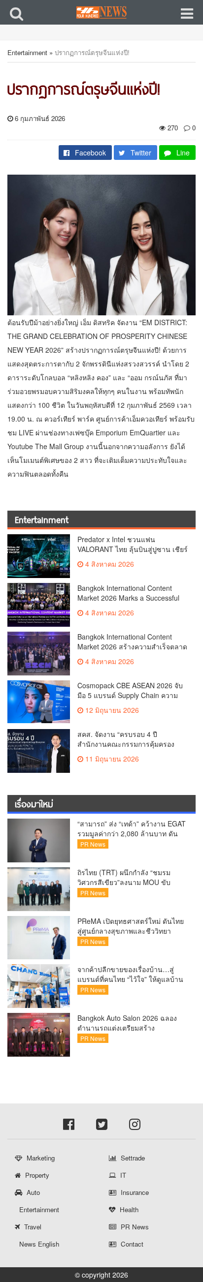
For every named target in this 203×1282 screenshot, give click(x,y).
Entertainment (27, 52)
